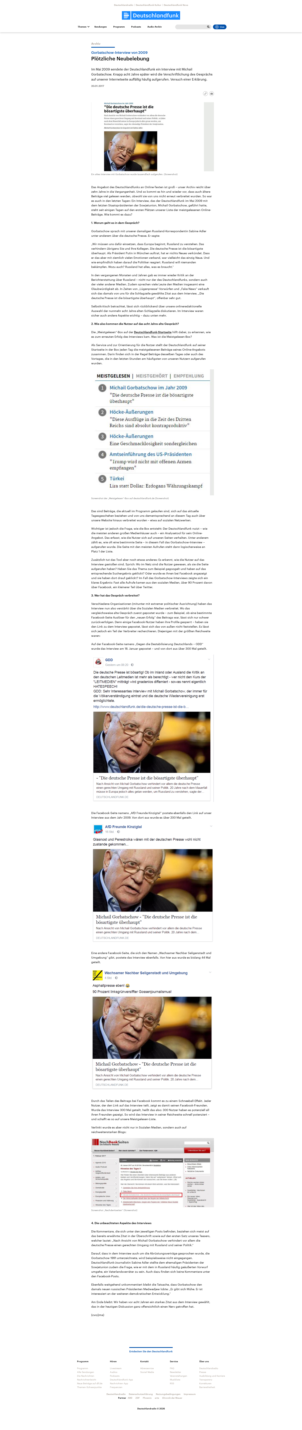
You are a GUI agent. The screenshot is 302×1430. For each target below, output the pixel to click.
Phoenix (147, 1397)
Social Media (147, 1372)
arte (157, 1397)
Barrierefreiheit (207, 1387)
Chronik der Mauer (172, 1397)
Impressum (190, 1394)
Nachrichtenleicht (86, 1379)
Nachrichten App (119, 1383)
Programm (119, 27)
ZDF (137, 1397)
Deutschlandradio (123, 5)
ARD (130, 1397)
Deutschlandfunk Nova (176, 5)
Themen (82, 27)
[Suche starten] (208, 27)
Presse (202, 1372)
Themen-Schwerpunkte (89, 1387)
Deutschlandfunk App (121, 1379)
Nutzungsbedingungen (168, 1394)
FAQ (172, 1368)
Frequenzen (116, 1387)
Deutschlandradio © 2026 (151, 1408)
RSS (172, 1383)
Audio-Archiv (154, 27)
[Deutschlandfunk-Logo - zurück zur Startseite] (151, 15)
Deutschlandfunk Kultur (148, 5)
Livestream (116, 1368)
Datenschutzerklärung (141, 1394)
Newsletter (175, 1372)
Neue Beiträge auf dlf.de (89, 1383)
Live (222, 27)
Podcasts (136, 27)
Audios (113, 1372)
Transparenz (205, 1379)
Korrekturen (205, 1383)
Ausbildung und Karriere (212, 1375)
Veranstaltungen (178, 1375)
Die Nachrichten (85, 1375)
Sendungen (100, 27)
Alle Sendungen (85, 1372)
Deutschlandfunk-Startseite (153, 332)
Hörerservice (147, 1368)
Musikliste (175, 1379)
